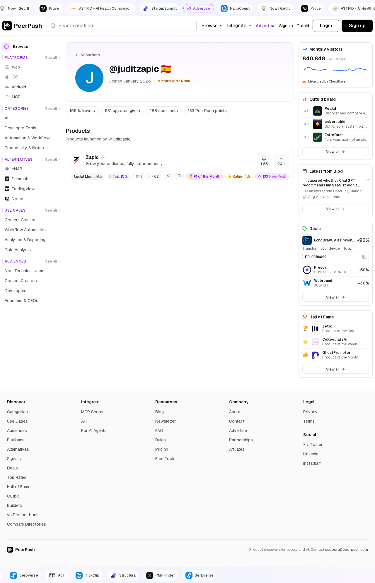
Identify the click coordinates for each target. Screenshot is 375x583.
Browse (209, 26)
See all (51, 57)
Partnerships (241, 440)
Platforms (16, 440)
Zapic (92, 157)
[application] (335, 69)
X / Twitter (313, 444)
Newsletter (165, 421)
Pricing (161, 449)
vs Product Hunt (22, 514)
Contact (236, 421)
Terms (309, 421)
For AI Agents (94, 430)
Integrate (236, 26)
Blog (159, 411)
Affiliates (237, 449)
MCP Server (92, 411)
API (84, 421)
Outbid (302, 25)
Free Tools (165, 458)
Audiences (17, 430)
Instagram (312, 463)
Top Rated (16, 477)
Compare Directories (26, 524)
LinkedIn (310, 454)
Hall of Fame (18, 486)
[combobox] (122, 26)
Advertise (266, 25)
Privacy (310, 411)
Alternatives (18, 449)
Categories (17, 411)
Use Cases (17, 421)
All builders (90, 55)
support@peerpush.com (346, 549)
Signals (286, 25)
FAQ (159, 430)
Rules (160, 440)
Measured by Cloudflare (326, 81)
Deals (12, 468)
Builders (14, 505)
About (235, 411)
